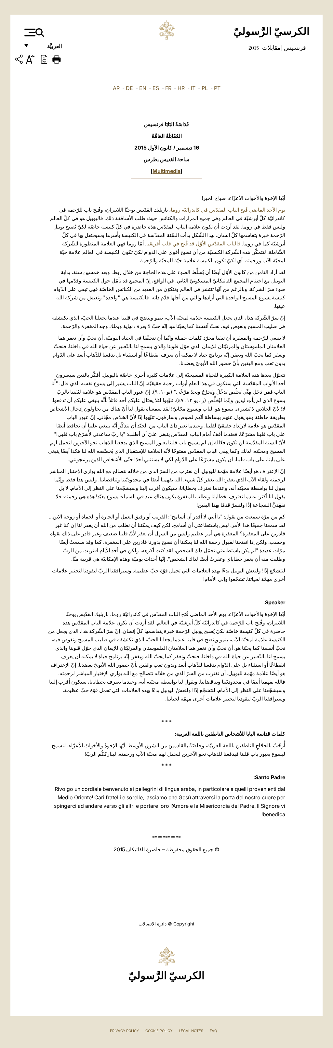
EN (142, 88)
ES (156, 88)
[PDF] (44, 59)
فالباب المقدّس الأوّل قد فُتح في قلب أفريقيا (193, 243)
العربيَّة (48, 48)
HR (181, 88)
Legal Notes (191, 1030)
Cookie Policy (158, 1030)
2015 (253, 47)
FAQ (213, 1030)
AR (116, 88)
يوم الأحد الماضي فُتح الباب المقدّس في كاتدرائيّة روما (228, 209)
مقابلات (271, 47)
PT (217, 88)
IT (193, 88)
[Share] (19, 60)
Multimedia (166, 171)
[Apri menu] (29, 32)
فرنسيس (294, 47)
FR (168, 88)
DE (129, 88)
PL (205, 88)
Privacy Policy (124, 1030)
